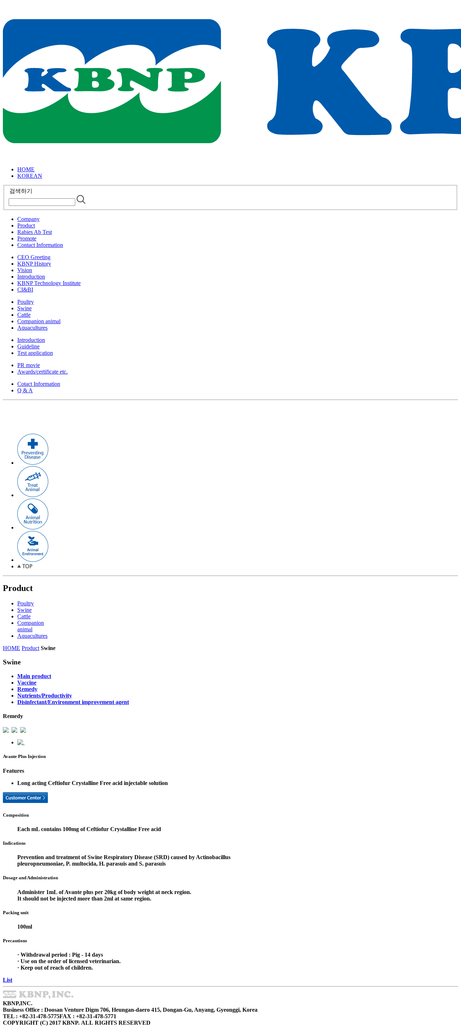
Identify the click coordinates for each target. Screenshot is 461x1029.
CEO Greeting (33, 257)
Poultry (25, 302)
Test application (35, 353)
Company (28, 219)
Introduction (31, 277)
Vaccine (26, 683)
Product (26, 225)
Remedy (27, 689)
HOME (26, 169)
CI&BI (25, 289)
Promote (26, 238)
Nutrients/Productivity (44, 695)
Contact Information (40, 245)
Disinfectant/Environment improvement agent (73, 702)
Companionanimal (30, 626)
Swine (24, 308)
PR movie (28, 365)
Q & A (25, 390)
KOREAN (29, 176)
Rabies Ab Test (34, 232)
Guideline (28, 346)
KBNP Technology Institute (49, 283)
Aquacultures (32, 328)
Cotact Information (38, 384)
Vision (24, 270)
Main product (34, 676)
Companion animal (39, 321)
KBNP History (34, 264)
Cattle (24, 315)
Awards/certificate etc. (42, 372)
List (7, 980)
